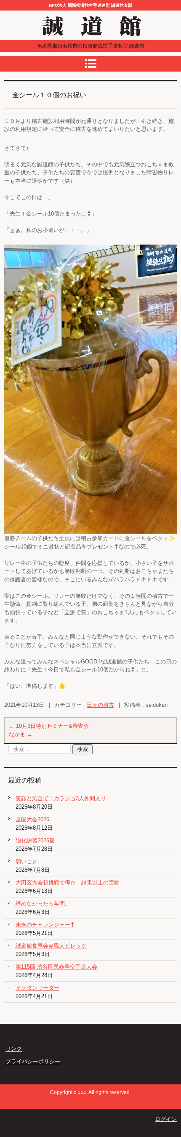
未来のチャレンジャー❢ (45, 924)
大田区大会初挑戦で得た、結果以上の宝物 (68, 882)
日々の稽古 (100, 705)
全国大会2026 (32, 819)
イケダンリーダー (37, 988)
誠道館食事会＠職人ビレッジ (51, 946)
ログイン (166, 1119)
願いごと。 (29, 861)
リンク (13, 1049)
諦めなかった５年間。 (43, 903)
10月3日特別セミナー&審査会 (49, 726)
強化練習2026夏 (35, 840)
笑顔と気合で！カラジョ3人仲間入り (61, 798)
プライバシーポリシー (32, 1061)
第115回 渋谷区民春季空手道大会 (56, 967)
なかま (20, 734)
